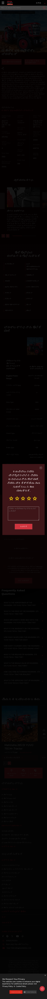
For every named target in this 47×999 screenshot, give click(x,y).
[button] (30, 992)
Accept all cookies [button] (16, 992)
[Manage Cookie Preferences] (42, 988)
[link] (10, 3)
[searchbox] (23, 8)
